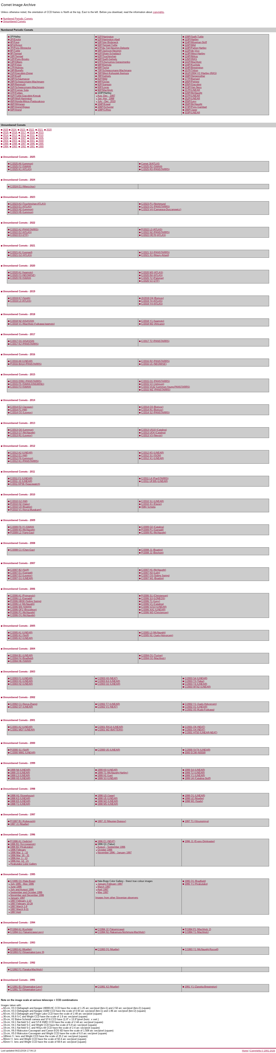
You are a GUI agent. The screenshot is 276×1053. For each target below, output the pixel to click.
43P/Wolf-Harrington (21, 98)
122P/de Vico (192, 50)
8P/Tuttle (15, 50)
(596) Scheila (148, 506)
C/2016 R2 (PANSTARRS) (155, 361)
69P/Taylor (103, 67)
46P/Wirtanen (17, 104)
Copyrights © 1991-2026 (262, 1050)
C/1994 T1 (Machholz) (197, 932)
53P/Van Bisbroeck (107, 42)
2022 (31, 129)
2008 (14, 138)
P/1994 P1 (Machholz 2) (198, 929)
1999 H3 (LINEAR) (20, 778)
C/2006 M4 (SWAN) (21, 606)
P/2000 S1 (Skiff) (19, 749)
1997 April (15, 912)
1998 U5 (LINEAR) (107, 798)
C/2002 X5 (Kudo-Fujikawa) (199, 709)
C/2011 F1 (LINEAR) (21, 478)
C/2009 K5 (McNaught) (22, 529)
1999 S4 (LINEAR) (195, 769)
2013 (14, 135)
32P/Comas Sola (19, 90)
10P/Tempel (16, 56)
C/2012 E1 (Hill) (18, 455)
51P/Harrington (105, 36)
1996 (32, 143)
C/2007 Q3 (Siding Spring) (155, 575)
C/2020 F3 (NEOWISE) (22, 275)
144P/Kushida (192, 64)
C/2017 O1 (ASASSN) (22, 341)
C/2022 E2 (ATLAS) (21, 232)
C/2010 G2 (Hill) (18, 501)
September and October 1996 (26, 892)
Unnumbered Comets (14, 21)
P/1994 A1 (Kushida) (21, 929)
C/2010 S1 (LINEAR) (152, 501)
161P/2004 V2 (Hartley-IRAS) (201, 73)
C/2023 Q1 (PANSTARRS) (155, 206)
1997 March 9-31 (19, 909)
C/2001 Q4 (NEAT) (195, 729)
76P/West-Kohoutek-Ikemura (113, 73)
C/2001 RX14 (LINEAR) (110, 727)
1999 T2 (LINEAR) (195, 772)
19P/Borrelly (16, 70)
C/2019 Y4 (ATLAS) (152, 303)
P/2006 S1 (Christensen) (154, 595)
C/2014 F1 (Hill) (18, 409)
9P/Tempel (16, 53)
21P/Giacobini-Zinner (21, 73)
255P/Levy (190, 101)
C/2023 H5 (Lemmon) (21, 212)
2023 (22, 129)
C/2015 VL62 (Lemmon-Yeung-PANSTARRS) (165, 386)
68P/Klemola (104, 64)
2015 (41, 132)
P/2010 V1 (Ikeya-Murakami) (25, 509)
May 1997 (103, 892)
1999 (5, 143)
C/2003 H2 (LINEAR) (21, 684)
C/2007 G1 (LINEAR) (21, 578)
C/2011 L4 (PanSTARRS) (154, 478)
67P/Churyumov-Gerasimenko (113, 62)
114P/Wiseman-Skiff (196, 42)
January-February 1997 (110, 884)
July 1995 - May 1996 (22, 884)
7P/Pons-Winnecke (20, 48)
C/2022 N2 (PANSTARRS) (155, 232)
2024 (13, 129)
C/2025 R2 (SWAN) (151, 166)
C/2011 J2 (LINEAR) (21, 481)
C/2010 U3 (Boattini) (21, 506)
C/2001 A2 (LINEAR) (21, 727)
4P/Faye (14, 42)
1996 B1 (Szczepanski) (22, 844)
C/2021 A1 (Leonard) (21, 252)
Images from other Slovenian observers (116, 897)
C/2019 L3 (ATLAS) (20, 301)
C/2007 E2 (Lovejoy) (21, 575)
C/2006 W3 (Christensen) (154, 612)
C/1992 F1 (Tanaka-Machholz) (26, 969)
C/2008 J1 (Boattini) (152, 549)
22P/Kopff (15, 76)
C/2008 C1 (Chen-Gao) (22, 549)
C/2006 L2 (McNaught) (22, 604)
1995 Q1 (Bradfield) (195, 881)
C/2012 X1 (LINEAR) (152, 458)
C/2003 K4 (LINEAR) (108, 681)
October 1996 (105, 849)
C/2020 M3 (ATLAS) (152, 272)
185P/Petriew (192, 81)
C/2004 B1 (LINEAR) (21, 655)
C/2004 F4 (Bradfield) (21, 658)
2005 (41, 138)
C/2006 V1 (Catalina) (152, 604)
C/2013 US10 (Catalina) (154, 429)
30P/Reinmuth (18, 84)
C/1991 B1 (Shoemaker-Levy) (26, 986)
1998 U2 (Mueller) (194, 798)
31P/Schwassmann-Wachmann (27, 87)
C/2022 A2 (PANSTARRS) (24, 229)
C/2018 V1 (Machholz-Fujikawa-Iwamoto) (32, 323)
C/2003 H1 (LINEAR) (21, 681)
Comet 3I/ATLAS (150, 163)
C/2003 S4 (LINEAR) (196, 678)
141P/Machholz (193, 62)
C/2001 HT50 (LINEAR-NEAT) (201, 732)
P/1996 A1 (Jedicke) (21, 841)
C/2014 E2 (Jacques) (21, 407)
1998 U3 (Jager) (106, 795)
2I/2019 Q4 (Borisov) (152, 298)
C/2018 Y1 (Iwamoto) (152, 321)
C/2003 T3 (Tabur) (194, 681)
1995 (41, 143)
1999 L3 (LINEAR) (20, 775)
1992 (23, 146)
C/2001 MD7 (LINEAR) (22, 729)
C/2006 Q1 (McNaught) (22, 615)
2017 (23, 132)
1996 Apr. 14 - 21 (19, 861)
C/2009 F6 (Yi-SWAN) (22, 527)
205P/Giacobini (193, 84)
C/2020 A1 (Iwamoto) (21, 272)
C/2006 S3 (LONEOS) (153, 598)
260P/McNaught (193, 104)
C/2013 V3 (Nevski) (151, 435)
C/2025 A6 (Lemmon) (21, 163)
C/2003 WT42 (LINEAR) (198, 686)
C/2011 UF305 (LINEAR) (154, 481)
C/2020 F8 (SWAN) (20, 278)
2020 (49, 129)
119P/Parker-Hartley (196, 48)
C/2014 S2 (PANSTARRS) (155, 412)
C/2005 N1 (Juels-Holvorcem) (157, 635)
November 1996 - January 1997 (115, 852)
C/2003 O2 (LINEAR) (108, 684)
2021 (40, 129)
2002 (23, 141)
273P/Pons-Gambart (196, 107)
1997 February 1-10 (20, 900)
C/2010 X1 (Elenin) (151, 504)
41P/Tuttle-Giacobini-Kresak (25, 95)
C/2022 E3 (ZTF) (19, 235)
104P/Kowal (103, 104)
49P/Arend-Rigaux (20, 107)
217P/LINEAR (192, 90)
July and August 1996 (22, 889)
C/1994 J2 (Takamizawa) (110, 929)
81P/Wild (102, 78)
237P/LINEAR (192, 95)
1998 (14, 143)
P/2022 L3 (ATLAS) (151, 229)
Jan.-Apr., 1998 (106, 98)
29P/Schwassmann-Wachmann (27, 81)
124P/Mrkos (191, 56)
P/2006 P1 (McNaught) (22, 612)
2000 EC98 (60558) (195, 752)
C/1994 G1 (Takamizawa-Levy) (27, 932)
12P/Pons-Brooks (19, 59)
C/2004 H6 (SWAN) (20, 661)
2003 (14, 141)
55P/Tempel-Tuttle (107, 45)
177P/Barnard (192, 78)
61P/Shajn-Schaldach (109, 53)
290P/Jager (191, 109)
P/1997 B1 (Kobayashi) (22, 821)
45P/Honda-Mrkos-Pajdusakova (27, 101)
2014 (5, 135)
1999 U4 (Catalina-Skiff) (198, 778)
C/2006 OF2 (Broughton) (23, 609)
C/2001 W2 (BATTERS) (110, 729)
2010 (40, 135)
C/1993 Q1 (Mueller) (108, 949)
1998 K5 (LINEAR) (20, 801)
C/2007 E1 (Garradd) (21, 572)
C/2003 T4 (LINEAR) (196, 684)
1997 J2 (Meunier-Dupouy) (111, 821)
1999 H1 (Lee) (105, 775)
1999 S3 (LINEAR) (107, 778)
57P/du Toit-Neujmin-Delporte (113, 48)
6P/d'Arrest (16, 45)
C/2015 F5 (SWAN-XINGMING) (27, 384)
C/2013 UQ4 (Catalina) (153, 432)
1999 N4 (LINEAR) (20, 769)
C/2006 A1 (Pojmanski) (22, 595)
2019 (5, 132)
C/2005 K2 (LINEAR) (21, 638)
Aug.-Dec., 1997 (106, 95)
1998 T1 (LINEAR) (20, 804)
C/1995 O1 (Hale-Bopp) (22, 881)
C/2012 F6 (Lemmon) (21, 458)
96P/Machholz (105, 90)
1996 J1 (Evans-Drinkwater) (200, 841)
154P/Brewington (194, 67)
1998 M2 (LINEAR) (107, 801)
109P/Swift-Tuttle (194, 36)
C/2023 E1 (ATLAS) (21, 206)
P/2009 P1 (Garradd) (152, 529)
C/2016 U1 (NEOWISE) (154, 364)
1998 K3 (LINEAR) (20, 798)
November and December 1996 (27, 895)
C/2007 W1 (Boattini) (152, 578)
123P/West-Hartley (195, 53)
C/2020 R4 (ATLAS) (152, 275)
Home (245, 1050)
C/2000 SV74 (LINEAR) (197, 749)
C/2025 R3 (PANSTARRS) (155, 169)
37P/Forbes (16, 93)
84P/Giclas (103, 81)
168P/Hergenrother (195, 76)
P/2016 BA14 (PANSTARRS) (25, 364)
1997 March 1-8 (18, 906)
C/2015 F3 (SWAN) (20, 386)
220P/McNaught (193, 93)
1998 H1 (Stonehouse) (22, 795)
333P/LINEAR (192, 112)
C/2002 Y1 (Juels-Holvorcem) (201, 704)
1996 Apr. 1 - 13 (18, 858)
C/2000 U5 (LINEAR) (108, 749)
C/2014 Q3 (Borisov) (152, 407)
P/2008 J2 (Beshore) (152, 552)
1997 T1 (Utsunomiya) (197, 821)
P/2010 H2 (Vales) (20, 504)
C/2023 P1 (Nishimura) (153, 203)
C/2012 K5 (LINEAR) (152, 452)
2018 (14, 132)
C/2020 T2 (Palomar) (152, 278)
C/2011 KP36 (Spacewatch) (25, 484)
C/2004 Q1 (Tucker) (152, 655)
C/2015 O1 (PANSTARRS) (155, 381)
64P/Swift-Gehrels (107, 59)
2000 (41, 141)
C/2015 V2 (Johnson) (152, 384)
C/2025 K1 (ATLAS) (21, 169)
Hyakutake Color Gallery (23, 863)
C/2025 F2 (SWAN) (20, 166)
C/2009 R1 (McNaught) (153, 532)
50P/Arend (16, 109)
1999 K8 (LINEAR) (107, 769)
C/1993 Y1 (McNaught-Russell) (201, 949)
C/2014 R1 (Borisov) (152, 409)
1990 (41, 146)
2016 (32, 132)
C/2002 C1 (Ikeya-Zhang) (23, 704)
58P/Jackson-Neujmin (109, 50)
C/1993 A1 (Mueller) (21, 949)
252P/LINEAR (192, 98)
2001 (32, 141)
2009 (5, 138)
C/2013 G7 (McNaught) (22, 432)
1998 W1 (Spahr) (194, 801)
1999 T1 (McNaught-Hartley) (112, 772)
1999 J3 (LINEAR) (20, 772)
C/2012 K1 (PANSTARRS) (24, 461)
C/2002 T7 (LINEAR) (108, 704)
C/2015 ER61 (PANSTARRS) (25, 381)
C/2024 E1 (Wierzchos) (22, 186)
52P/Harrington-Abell (108, 39)
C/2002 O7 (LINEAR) (21, 706)
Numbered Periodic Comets (18, 18)
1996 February (18, 849)
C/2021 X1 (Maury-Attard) (155, 255)
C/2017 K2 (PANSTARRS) (24, 343)
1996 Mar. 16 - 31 (19, 855)
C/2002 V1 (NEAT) (107, 706)
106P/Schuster (105, 107)
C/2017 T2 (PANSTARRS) (155, 341)
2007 (23, 138)
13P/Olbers (16, 62)
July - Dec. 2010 (106, 101)
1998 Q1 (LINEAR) (195, 795)
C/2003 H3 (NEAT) (107, 678)
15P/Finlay (16, 64)
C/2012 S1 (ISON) (151, 455)
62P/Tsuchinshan (106, 56)
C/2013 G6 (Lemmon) (21, 429)
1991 (32, 146)
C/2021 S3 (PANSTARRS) (155, 252)
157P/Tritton (191, 70)
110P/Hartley (192, 39)
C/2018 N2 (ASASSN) (22, 321)
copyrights (158, 12)
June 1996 (16, 886)
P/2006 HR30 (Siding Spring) (25, 601)
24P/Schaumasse (19, 78)
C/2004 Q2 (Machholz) (153, 658)
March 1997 (104, 886)
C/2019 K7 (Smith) (20, 298)
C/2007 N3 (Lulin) (150, 572)
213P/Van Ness (193, 87)
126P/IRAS (191, 59)
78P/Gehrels (104, 76)
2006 (32, 138)
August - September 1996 (111, 847)
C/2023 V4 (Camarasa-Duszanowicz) (161, 209)
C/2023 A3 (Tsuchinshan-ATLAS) (28, 203)
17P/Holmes (16, 67)
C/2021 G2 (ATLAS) (21, 255)
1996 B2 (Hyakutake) (21, 847)
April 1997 (102, 889)
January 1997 (17, 898)
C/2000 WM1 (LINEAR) (22, 752)
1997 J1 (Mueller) (19, 824)
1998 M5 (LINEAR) (107, 804)
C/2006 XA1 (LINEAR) (153, 609)
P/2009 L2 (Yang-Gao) (22, 532)
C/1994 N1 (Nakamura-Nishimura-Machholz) (121, 932)
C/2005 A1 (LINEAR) (21, 632)
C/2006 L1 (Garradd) (21, 598)
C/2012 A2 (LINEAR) (21, 452)
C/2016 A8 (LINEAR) (21, 361)
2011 (32, 135)
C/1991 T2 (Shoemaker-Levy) (26, 989)
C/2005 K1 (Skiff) (19, 635)
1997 (23, 143)
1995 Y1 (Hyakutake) (196, 884)
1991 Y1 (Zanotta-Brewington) (201, 986)
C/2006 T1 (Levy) (150, 601)
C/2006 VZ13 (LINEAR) (154, 606)
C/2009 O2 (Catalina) (152, 527)
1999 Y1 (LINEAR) (195, 775)
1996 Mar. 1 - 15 (19, 852)
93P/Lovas (103, 87)
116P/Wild (190, 45)
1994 (5, 146)
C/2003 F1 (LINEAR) (21, 678)
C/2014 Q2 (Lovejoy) (21, 412)
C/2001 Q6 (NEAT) (195, 727)
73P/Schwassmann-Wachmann (114, 70)
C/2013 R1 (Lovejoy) (21, 435)
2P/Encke (15, 39)
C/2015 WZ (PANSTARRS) (155, 389)
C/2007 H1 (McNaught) (153, 570)
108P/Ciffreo (104, 109)
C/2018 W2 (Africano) (152, 323)
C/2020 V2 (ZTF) (150, 280)
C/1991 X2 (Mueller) (108, 986)
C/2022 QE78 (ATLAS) (153, 235)
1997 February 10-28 (21, 903)
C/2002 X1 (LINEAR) (196, 706)
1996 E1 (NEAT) (106, 841)
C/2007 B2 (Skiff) (19, 570)
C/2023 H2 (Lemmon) (21, 209)
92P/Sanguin (104, 84)
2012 (23, 135)
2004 (5, 141)
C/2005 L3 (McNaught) (153, 632)
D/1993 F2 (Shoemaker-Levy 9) (27, 952)
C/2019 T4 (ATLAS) (151, 301)
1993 (14, 146)
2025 (5, 129)
